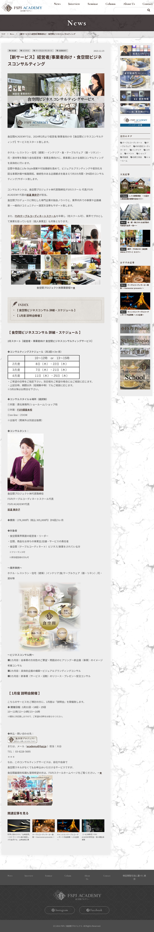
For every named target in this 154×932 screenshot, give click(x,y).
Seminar (93, 4)
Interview (74, 4)
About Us (129, 4)
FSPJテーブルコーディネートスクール (35, 216)
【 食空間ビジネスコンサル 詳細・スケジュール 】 (46, 310)
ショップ (142, 153)
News (57, 4)
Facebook (96, 910)
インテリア (136, 149)
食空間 (14, 50)
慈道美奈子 (63, 50)
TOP (3, 34)
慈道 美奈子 (32, 195)
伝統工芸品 (137, 157)
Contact (147, 4)
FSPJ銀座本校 (24, 409)
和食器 (125, 157)
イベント (130, 153)
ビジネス (26, 50)
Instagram (61, 910)
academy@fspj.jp (36, 746)
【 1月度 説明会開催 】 (29, 315)
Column (111, 4)
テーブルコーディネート (44, 50)
